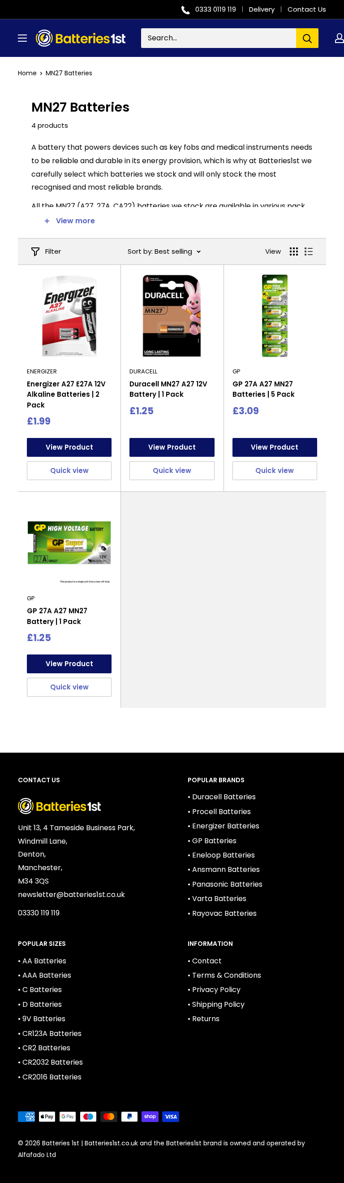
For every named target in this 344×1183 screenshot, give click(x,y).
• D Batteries (40, 1004)
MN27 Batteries (69, 73)
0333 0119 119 (215, 9)
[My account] (339, 38)
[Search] (307, 38)
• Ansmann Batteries (224, 869)
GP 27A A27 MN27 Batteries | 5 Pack (263, 389)
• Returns (203, 1019)
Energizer (42, 371)
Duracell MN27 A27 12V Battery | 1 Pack (168, 389)
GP (236, 371)
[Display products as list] (309, 251)
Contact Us (307, 9)
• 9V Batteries (41, 1019)
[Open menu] (22, 38)
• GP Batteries (212, 841)
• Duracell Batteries (222, 797)
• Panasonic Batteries (225, 884)
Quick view (69, 470)
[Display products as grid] (294, 251)
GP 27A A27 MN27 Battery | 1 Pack (57, 616)
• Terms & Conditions (224, 975)
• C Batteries (40, 989)
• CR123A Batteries (50, 1033)
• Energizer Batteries (223, 826)
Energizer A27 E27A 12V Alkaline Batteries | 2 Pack (66, 394)
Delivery (262, 9)
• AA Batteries (42, 961)
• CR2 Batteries (44, 1048)
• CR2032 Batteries (50, 1062)
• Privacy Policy (214, 989)
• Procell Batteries (219, 811)
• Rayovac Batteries (222, 913)
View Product (69, 447)
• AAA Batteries (44, 975)
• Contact (205, 961)
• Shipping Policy (216, 1004)
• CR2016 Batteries (50, 1077)
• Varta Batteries (217, 898)
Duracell (143, 371)
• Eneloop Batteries (221, 855)
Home (27, 73)
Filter (53, 251)
